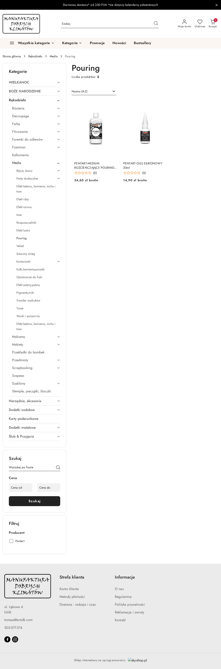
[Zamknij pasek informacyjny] (216, 5)
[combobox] (94, 91)
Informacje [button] (125, 577)
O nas (119, 588)
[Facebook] (7, 639)
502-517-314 (13, 627)
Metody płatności (72, 596)
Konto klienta (69, 588)
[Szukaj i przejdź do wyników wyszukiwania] (156, 24)
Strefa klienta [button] (72, 577)
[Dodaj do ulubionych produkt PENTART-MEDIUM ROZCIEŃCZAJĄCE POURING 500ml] (113, 104)
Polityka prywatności (130, 604)
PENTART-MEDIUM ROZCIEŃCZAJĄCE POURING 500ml (94, 165)
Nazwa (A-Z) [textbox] (79, 91)
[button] (72, 43)
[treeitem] (34, 82)
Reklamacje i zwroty (129, 612)
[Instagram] (15, 639)
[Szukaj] (58, 468)
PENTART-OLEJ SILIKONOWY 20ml (142, 165)
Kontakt (120, 620)
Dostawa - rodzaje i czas (78, 604)
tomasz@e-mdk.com (18, 619)
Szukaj (34, 501)
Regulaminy (123, 596)
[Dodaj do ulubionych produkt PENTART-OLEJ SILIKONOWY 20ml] (162, 104)
